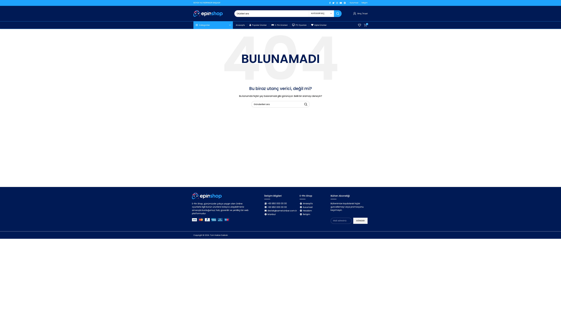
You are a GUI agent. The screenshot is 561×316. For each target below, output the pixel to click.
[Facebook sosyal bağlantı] (329, 3)
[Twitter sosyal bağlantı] (333, 3)
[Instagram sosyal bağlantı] (337, 3)
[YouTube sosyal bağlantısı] (341, 3)
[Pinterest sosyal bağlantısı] (345, 3)
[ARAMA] (338, 13)
